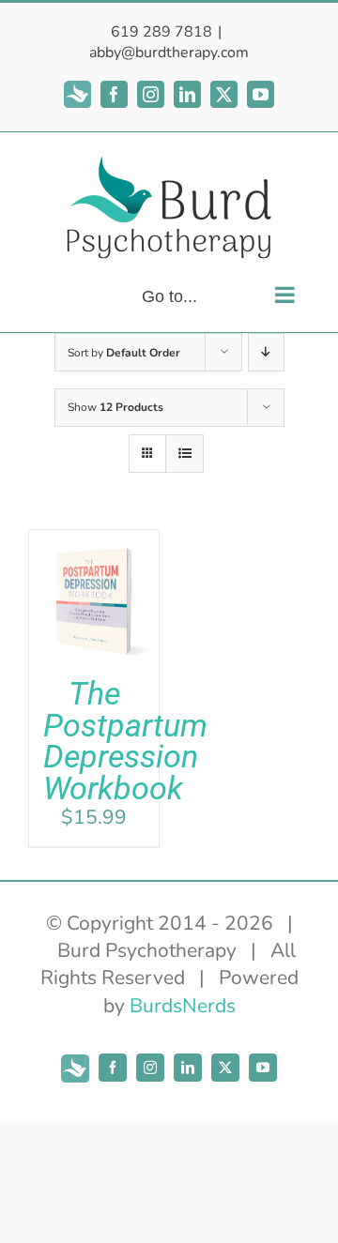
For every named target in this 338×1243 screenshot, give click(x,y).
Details (94, 641)
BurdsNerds (183, 1006)
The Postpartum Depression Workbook (125, 741)
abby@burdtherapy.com (169, 52)
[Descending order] (266, 352)
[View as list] (184, 453)
